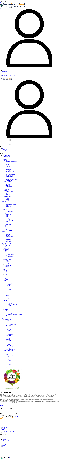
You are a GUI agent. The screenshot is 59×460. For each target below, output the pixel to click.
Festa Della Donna (5, 448)
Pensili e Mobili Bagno (9, 220)
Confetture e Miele (6, 249)
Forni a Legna (8, 195)
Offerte (3, 443)
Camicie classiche (10, 334)
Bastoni (7, 233)
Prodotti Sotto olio (8, 276)
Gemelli (7, 315)
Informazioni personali (5, 436)
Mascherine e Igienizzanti (7, 181)
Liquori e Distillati (6, 266)
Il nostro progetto (4, 425)
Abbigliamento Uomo (7, 331)
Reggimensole (6, 225)
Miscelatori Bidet (10, 211)
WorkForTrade (11, 457)
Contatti (3, 432)
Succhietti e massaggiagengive (8, 360)
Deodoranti (7, 183)
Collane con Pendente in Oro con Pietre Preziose (15, 314)
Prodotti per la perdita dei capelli (10, 168)
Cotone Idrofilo (8, 234)
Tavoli (7, 215)
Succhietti (7, 361)
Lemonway (4, 430)
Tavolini (7, 216)
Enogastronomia (4, 71)
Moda (3, 321)
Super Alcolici (8, 268)
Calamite (7, 203)
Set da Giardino (8, 200)
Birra (5, 246)
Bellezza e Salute (4, 159)
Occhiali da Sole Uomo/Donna (10, 349)
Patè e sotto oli (6, 274)
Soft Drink (5, 278)
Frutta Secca (7, 261)
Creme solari (9, 358)
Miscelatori (5, 209)
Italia (8, 294)
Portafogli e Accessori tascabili (8, 350)
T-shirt (9, 330)
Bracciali (7, 311)
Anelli (7, 301)
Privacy (3, 429)
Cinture (9, 326)
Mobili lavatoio (8, 219)
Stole (10, 328)
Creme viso (7, 164)
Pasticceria (7, 255)
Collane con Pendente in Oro (12, 313)
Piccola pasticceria (10, 256)
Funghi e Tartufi (6, 263)
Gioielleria (3, 299)
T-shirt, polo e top (8, 329)
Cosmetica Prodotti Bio (7, 163)
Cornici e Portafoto (8, 214)
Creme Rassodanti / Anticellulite (10, 174)
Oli (8, 359)
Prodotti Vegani (8, 166)
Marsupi (9, 343)
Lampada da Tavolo (9, 320)
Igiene (7, 354)
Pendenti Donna (8, 308)
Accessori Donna (8, 325)
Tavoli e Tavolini (8, 224)
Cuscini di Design (8, 206)
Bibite (7, 279)
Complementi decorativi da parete (11, 204)
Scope (7, 240)
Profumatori (7, 238)
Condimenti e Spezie (7, 248)
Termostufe (7, 363)
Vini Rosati (7, 295)
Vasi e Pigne (7, 208)
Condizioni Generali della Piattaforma (7, 426)
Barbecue (7, 199)
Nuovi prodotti (4, 444)
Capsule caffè (10, 283)
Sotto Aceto (5, 280)
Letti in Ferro (10, 230)
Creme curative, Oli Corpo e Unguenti (11, 161)
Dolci (5, 251)
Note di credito (4, 437)
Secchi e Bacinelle (8, 241)
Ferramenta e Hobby (7, 190)
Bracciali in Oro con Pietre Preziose (13, 304)
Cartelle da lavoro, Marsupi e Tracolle (11, 341)
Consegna (3, 428)
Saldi (3, 446)
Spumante (9, 289)
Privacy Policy (16, 416)
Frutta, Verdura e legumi (7, 259)
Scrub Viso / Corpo (9, 178)
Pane (6, 271)
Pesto (6, 275)
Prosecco (9, 288)
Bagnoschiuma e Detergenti (10, 171)
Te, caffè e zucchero (7, 281)
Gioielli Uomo (6, 309)
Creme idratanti (8, 173)
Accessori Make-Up (9, 186)
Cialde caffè (9, 284)
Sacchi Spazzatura (8, 239)
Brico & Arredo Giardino (6, 189)
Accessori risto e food (7, 156)
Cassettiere (7, 223)
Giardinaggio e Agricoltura (8, 196)
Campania (9, 293)
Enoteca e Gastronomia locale (6, 243)
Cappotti (9, 336)
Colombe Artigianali (11, 254)
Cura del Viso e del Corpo (8, 170)
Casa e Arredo (4, 201)
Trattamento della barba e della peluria (11, 179)
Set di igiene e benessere (11, 355)
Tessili (5, 226)
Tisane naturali (8, 285)
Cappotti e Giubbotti (9, 335)
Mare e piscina (10, 323)
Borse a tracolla (8, 339)
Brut (10, 290)
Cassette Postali (8, 194)
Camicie (7, 333)
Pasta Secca (7, 273)
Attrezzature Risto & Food (6, 155)
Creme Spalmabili (8, 265)
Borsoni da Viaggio (10, 346)
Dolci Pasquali (8, 253)
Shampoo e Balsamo (9, 169)
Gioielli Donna (6, 300)
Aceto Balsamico (8, 245)
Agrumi (7, 260)
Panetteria (5, 270)
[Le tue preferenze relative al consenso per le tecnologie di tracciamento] (1, 458)
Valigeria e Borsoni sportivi (10, 345)
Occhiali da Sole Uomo (9, 348)
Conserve (5, 250)
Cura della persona (5, 150)
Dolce (10, 291)
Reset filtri (1, 405)
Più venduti (4, 445)
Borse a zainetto (8, 340)
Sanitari (7, 221)
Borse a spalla (8, 338)
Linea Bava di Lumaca (9, 176)
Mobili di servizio (8, 158)
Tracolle (9, 344)
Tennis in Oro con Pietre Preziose (14, 306)
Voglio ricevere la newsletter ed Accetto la (9, 416)
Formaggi (5, 258)
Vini (4, 286)
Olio (4, 269)
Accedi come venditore (5, 440)
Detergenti (7, 235)
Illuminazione (4, 318)
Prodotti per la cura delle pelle (10, 356)
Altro (6, 193)
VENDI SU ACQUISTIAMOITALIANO (8, 75)
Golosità (5, 264)
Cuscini (7, 205)
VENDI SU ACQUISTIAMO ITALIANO (8, 431)
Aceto (5, 244)
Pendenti (7, 316)
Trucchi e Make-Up (7, 185)
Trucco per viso (8, 188)
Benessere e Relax (6, 160)
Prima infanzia (4, 351)
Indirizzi (3, 438)
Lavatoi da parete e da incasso (10, 218)
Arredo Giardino (8, 198)
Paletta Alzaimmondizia (9, 236)
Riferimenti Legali (5, 427)
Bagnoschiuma (10, 353)
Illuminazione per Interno (7, 319)
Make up (7, 165)
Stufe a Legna (10, 364)
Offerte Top (4, 447)
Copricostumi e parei (13, 324)
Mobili (5, 213)
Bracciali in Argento (11, 303)
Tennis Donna (10, 305)
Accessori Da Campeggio (9, 191)
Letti (6, 229)
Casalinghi (3, 231)
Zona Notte (5, 228)
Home (3, 70)
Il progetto (3, 73)
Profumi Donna (8, 184)
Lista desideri (4, 439)
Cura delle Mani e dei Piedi (10, 175)
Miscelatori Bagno (8, 210)
